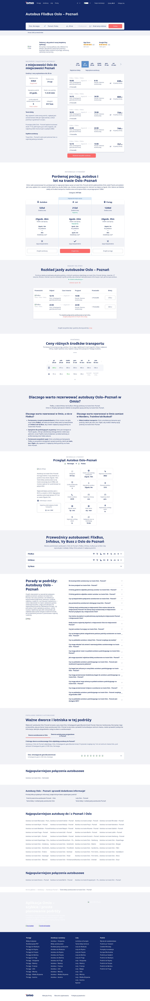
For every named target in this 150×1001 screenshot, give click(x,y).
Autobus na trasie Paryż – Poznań (86, 825)
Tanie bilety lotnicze (82, 944)
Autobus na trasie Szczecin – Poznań (87, 836)
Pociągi (39, 3)
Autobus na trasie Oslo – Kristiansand (62, 860)
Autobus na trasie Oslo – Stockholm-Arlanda (40, 848)
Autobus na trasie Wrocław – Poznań (112, 821)
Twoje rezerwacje (99, 3)
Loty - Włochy (79, 974)
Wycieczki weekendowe (108, 941)
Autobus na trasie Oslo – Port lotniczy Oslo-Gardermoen (93, 856)
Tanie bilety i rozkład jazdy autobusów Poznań (91, 801)
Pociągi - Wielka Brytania (34, 974)
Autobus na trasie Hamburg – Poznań (112, 836)
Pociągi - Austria (31, 977)
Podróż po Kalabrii (106, 955)
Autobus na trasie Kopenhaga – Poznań (39, 840)
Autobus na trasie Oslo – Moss (110, 856)
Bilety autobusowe (57, 944)
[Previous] (48, 361)
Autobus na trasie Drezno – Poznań (37, 880)
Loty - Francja (79, 966)
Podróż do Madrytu (106, 958)
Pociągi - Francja (31, 966)
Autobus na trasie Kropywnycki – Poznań (88, 880)
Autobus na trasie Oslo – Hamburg (86, 840)
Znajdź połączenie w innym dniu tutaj (75, 316)
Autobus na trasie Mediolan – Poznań (38, 828)
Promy (57, 3)
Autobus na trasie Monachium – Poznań (63, 840)
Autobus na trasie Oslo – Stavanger (37, 856)
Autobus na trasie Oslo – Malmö (85, 844)
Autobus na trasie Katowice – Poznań (112, 825)
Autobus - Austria (57, 977)
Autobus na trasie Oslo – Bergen (110, 844)
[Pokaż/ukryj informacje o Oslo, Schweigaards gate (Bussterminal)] (121, 756)
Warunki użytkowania (61, 996)
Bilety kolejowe (31, 941)
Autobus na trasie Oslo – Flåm (109, 848)
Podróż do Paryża (106, 963)
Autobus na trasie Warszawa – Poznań (38, 821)
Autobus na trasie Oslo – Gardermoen (87, 848)
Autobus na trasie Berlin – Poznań (86, 832)
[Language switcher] (87, 3)
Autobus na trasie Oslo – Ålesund (36, 860)
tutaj (90, 328)
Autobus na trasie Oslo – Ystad (60, 856)
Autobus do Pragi (57, 960)
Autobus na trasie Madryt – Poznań (61, 825)
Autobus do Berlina (57, 958)
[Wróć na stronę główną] (31, 3)
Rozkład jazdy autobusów (59, 947)
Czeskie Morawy (105, 947)
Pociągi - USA (30, 969)
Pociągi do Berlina (32, 955)
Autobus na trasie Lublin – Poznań (111, 832)
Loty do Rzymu (80, 949)
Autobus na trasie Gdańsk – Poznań (111, 828)
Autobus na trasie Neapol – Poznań (61, 828)
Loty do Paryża (80, 952)
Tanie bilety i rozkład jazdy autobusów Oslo (40, 801)
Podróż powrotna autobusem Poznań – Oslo (41, 798)
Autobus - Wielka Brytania (59, 974)
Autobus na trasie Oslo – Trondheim (62, 848)
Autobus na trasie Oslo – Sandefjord (111, 852)
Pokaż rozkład (33, 106)
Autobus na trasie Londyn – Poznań (86, 821)
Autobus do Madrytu (58, 949)
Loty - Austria (79, 980)
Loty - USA (78, 972)
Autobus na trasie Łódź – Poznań (61, 832)
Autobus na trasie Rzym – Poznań (37, 825)
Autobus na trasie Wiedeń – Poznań (62, 836)
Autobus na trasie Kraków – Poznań (62, 821)
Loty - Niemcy (80, 963)
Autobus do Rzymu (57, 952)
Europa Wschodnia (106, 952)
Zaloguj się (121, 3)
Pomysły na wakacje (107, 949)
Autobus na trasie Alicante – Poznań (87, 828)
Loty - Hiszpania (80, 960)
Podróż (102, 938)
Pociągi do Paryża (32, 952)
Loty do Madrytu (81, 947)
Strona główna (30, 890)
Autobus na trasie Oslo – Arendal (86, 860)
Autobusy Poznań (52, 890)
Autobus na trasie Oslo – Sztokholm (62, 844)
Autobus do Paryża (57, 955)
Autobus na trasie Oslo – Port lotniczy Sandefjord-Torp (93, 852)
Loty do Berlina (80, 955)
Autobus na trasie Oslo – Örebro (36, 852)
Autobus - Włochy (57, 972)
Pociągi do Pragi (31, 958)
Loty (52, 3)
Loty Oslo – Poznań (82, 798)
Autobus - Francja (57, 966)
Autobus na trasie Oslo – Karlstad (61, 852)
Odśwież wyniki (73, 283)
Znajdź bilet (33, 83)
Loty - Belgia (79, 969)
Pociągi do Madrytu (32, 947)
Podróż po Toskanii (106, 944)
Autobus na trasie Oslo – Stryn (110, 860)
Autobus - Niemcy (57, 963)
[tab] (75, 70)
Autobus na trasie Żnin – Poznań (110, 880)
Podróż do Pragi (105, 969)
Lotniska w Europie (81, 941)
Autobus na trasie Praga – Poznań (37, 832)
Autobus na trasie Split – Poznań (36, 836)
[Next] (121, 64)
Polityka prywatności (78, 996)
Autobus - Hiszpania (57, 941)
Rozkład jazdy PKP (32, 944)
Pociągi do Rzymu (32, 949)
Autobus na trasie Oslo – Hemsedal (37, 778)
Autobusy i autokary (58, 938)
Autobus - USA (56, 969)
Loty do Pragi (79, 958)
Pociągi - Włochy (31, 972)
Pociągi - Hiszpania (32, 960)
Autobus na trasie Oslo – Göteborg (37, 844)
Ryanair (78, 983)
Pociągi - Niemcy (31, 963)
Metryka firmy (47, 996)
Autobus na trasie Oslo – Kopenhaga (112, 840)
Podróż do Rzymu (106, 960)
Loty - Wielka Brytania (82, 977)
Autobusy (45, 3)
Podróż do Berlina (106, 966)
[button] (71, 26)
